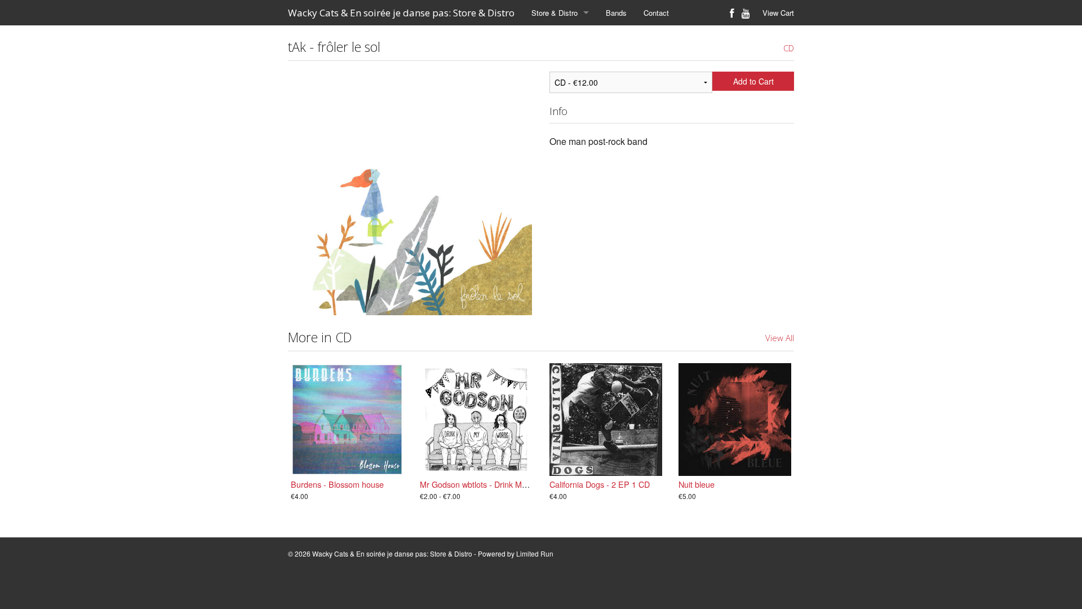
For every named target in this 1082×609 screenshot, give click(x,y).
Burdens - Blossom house (337, 484)
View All (779, 337)
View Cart (778, 12)
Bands (616, 12)
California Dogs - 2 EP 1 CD (599, 484)
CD (788, 48)
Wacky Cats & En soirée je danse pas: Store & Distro (401, 12)
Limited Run (534, 553)
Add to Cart (753, 81)
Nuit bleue (697, 484)
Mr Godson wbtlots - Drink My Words (486, 484)
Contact (656, 12)
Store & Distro (554, 12)
